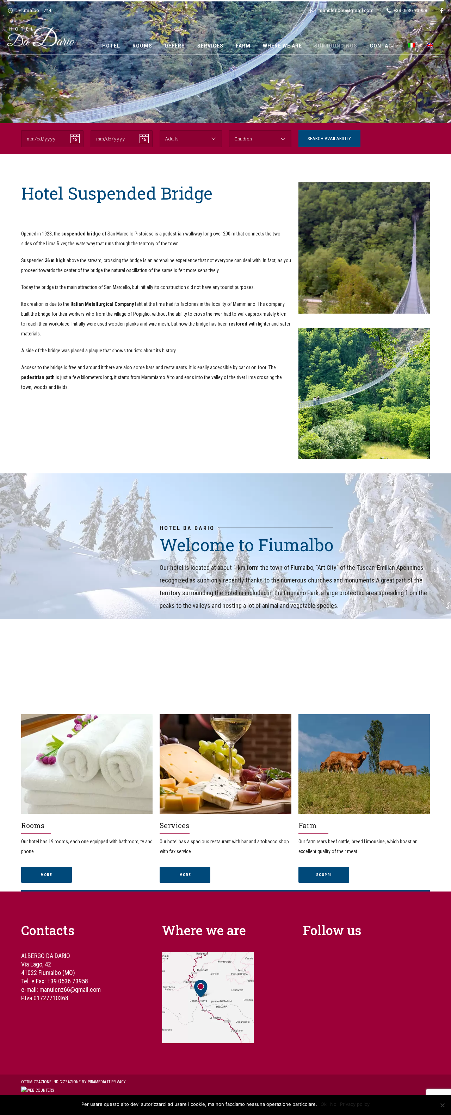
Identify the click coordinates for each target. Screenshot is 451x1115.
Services (210, 46)
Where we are (282, 46)
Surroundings (335, 46)
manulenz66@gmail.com (70, 989)
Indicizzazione (66, 1081)
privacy (118, 1081)
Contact (383, 46)
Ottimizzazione (36, 1081)
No (333, 1104)
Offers (175, 46)
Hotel (111, 46)
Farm (243, 46)
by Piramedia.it (96, 1081)
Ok (324, 1104)
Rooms (142, 46)
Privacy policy (355, 1104)
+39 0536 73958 (67, 981)
